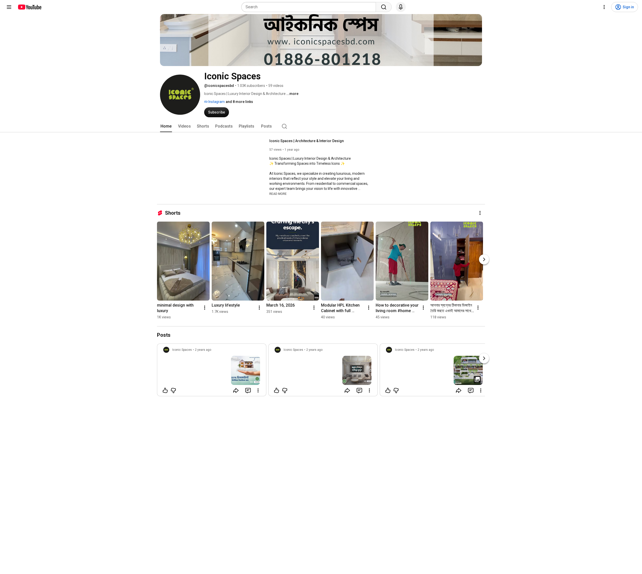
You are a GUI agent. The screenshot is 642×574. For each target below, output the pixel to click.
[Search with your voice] (401, 7)
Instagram (216, 102)
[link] (211, 371)
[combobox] (310, 7)
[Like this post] (165, 390)
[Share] (236, 390)
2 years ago (203, 350)
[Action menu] (258, 390)
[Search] (384, 7)
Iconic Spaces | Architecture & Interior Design (306, 141)
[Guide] (9, 7)
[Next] (484, 259)
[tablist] (321, 126)
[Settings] (604, 7)
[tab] (166, 126)
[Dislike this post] (173, 390)
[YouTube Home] (29, 7)
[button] (278, 193)
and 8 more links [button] (239, 102)
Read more (278, 194)
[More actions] (480, 213)
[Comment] (248, 390)
